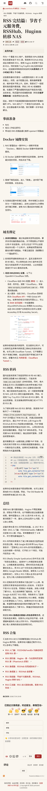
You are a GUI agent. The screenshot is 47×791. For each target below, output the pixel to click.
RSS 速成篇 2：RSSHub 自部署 (18, 671)
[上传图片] (13, 756)
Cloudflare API (18, 296)
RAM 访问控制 (16, 302)
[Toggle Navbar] (42, 3)
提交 (38, 756)
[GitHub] (30, 3)
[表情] (10, 756)
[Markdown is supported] (7, 756)
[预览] (17, 756)
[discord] (25, 3)
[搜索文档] (36, 3)
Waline (38, 776)
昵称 (7, 723)
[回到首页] (11, 3)
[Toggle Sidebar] (4, 3)
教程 (33, 281)
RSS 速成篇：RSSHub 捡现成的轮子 (21, 666)
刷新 (23, 771)
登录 (30, 756)
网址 (7, 733)
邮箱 (7, 728)
